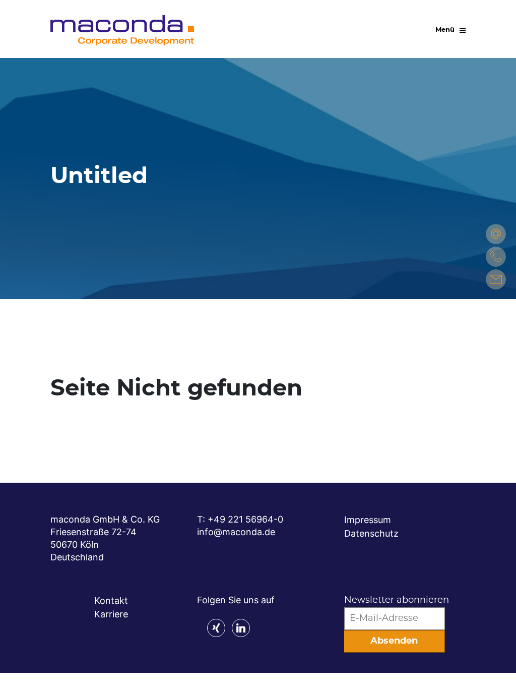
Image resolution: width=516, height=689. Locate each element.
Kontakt (111, 600)
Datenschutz (371, 533)
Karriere (111, 614)
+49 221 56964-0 (245, 519)
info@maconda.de (236, 532)
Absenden (394, 641)
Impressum (367, 519)
